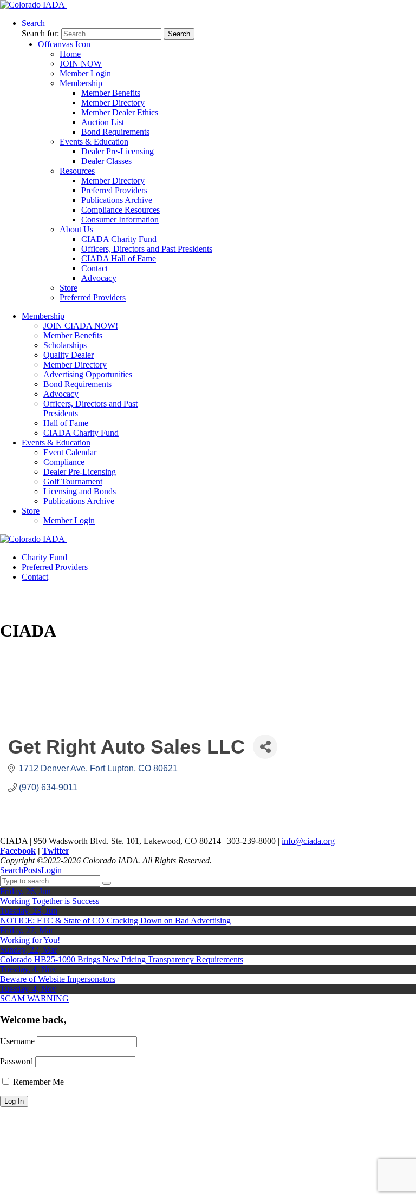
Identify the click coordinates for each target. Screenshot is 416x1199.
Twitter (55, 850)
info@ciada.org (308, 841)
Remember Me (37, 1081)
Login (51, 870)
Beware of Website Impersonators (57, 979)
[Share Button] (265, 747)
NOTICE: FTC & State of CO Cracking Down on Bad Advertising (115, 920)
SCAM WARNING (34, 998)
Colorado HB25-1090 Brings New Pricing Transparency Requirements (121, 959)
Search (11, 870)
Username (17, 1041)
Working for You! (30, 940)
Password (16, 1061)
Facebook (18, 850)
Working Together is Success (49, 901)
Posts (32, 870)
